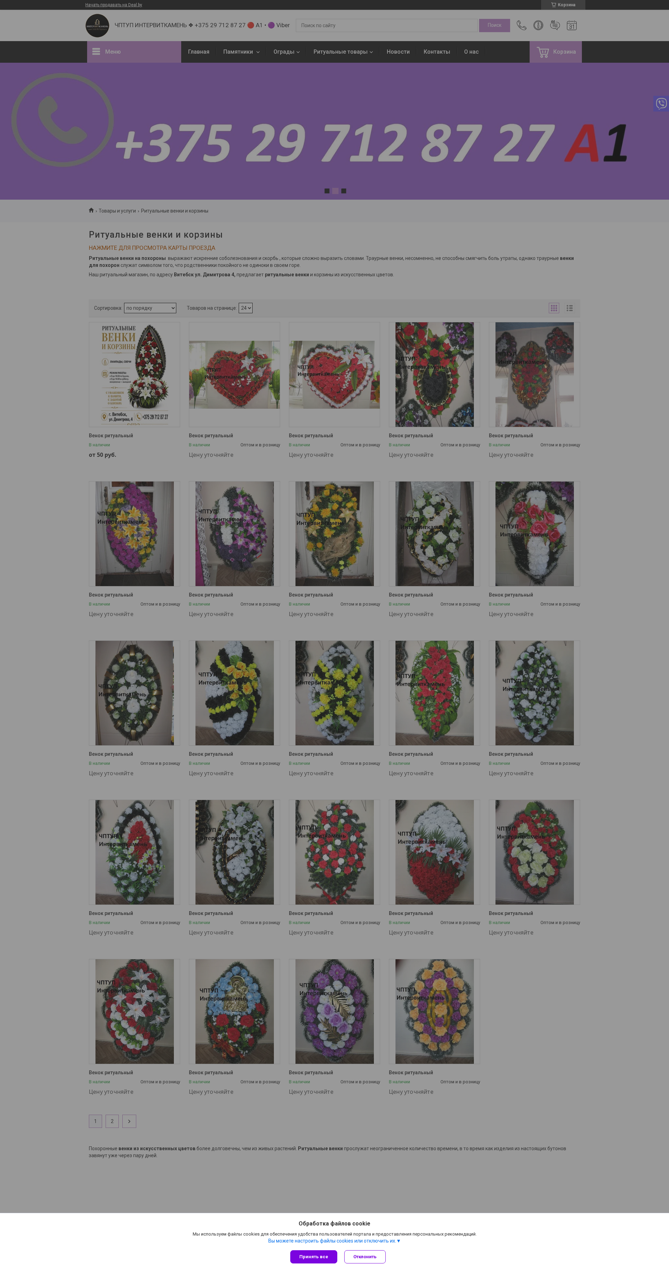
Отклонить (365, 1256)
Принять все (313, 1256)
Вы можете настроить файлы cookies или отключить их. (332, 1241)
